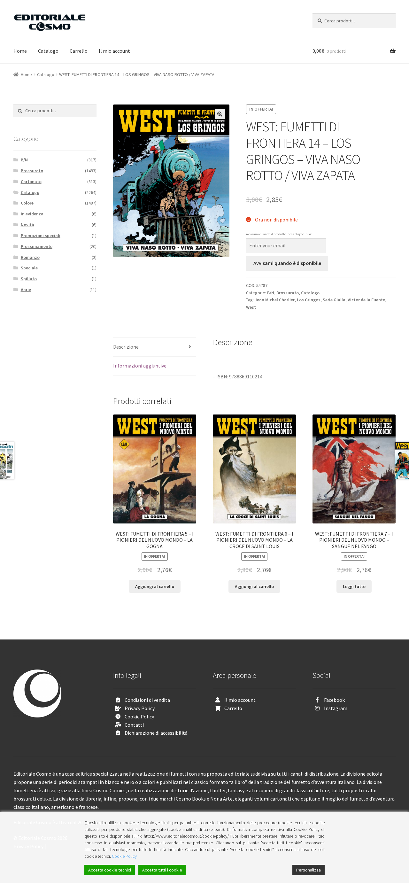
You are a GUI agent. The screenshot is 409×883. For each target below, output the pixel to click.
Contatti (134, 725)
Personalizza (308, 870)
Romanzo (30, 257)
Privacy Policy (140, 708)
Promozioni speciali (40, 235)
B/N (270, 293)
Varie (26, 289)
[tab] (154, 347)
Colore (27, 203)
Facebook (334, 700)
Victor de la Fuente (366, 300)
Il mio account (114, 51)
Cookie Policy (139, 716)
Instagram (335, 708)
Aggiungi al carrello (154, 586)
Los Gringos (308, 300)
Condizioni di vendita (147, 700)
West (251, 307)
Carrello (79, 51)
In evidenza (32, 214)
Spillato (29, 279)
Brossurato (287, 293)
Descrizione (126, 347)
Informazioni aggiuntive (139, 365)
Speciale (29, 268)
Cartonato (31, 181)
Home (20, 51)
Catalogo (48, 51)
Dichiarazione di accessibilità (156, 733)
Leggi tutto (354, 586)
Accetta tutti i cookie (162, 870)
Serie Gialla (334, 300)
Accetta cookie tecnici (109, 870)
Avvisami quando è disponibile (287, 263)
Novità (27, 225)
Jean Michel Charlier (275, 300)
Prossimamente (36, 246)
